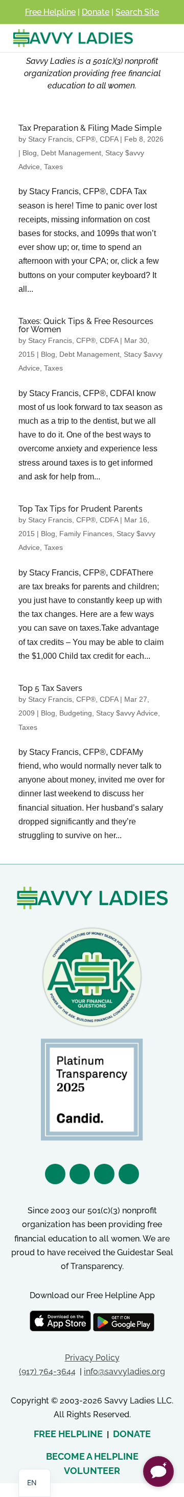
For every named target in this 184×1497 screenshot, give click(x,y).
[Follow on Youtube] (129, 1174)
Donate (95, 12)
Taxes (53, 167)
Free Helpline (50, 12)
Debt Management (71, 153)
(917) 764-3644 (47, 1371)
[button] (158, 1471)
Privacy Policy (92, 1358)
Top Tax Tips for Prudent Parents (80, 509)
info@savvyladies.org (124, 1371)
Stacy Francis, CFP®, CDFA (73, 139)
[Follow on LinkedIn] (104, 1174)
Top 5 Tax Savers (50, 688)
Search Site (137, 12)
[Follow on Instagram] (80, 1174)
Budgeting (75, 713)
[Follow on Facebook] (55, 1174)
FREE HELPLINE (68, 1434)
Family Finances (85, 533)
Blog (29, 153)
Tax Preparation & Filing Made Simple (90, 128)
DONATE (132, 1434)
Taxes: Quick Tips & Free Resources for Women (85, 325)
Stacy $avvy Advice (127, 713)
